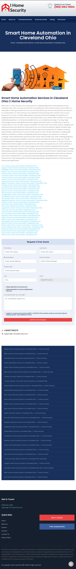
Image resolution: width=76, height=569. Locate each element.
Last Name (43, 248)
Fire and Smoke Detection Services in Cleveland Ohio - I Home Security (28, 418)
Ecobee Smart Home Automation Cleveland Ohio (20, 185)
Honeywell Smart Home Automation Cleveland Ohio (21, 198)
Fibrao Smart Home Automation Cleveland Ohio (19, 193)
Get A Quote (57, 517)
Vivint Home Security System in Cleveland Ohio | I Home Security (26, 399)
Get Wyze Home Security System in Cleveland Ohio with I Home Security (29, 468)
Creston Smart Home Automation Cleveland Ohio (20, 177)
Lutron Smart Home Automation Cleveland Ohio (19, 213)
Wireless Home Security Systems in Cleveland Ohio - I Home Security (27, 440)
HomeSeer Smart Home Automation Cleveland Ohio (21, 196)
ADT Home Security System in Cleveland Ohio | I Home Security (26, 395)
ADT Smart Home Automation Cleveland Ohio (19, 166)
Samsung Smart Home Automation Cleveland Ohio (21, 221)
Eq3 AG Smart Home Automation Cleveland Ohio (20, 191)
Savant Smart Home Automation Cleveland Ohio (20, 223)
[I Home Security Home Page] (13, 8)
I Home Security (15, 565)
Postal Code (8, 267)
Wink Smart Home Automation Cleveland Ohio (19, 234)
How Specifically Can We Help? (14, 295)
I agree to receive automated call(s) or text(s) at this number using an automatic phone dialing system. (36, 314)
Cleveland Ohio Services (25, 43)
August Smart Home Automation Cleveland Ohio (20, 168)
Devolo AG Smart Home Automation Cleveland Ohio (21, 181)
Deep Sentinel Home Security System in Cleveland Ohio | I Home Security (29, 386)
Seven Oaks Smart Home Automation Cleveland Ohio (22, 225)
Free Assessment (57, 526)
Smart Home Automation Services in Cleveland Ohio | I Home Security (28, 445)
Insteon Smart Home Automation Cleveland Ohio (20, 202)
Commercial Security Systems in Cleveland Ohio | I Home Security (26, 449)
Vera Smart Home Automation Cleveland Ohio (19, 233)
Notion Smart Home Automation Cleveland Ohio (20, 217)
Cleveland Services (25, 20)
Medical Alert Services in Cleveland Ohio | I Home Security (24, 431)
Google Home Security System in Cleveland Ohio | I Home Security (27, 463)
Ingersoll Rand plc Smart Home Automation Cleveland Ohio (24, 200)
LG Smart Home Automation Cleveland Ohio (18, 210)
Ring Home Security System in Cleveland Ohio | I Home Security (26, 408)
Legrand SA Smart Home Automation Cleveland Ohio (21, 208)
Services (4, 531)
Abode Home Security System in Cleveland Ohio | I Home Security (26, 349)
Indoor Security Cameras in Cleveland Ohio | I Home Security (25, 413)
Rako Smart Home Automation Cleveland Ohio (19, 219)
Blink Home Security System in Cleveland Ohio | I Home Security (26, 354)
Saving (52, 20)
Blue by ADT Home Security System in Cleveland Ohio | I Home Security (28, 372)
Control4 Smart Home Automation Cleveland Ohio (21, 175)
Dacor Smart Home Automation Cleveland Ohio (19, 179)
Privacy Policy (6, 538)
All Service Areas (41, 20)
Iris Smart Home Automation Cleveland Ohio (18, 204)
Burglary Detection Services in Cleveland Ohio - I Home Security (26, 422)
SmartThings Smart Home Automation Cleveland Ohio (22, 227)
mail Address (8, 257)
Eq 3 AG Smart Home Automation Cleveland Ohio (20, 189)
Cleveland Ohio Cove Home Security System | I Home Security (25, 358)
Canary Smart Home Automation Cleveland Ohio (20, 173)
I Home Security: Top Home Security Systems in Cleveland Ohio (25, 381)
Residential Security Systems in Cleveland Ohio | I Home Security (26, 390)
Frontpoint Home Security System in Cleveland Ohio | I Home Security (28, 436)
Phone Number (44, 257)
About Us (12, 20)
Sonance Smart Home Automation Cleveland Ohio (20, 229)
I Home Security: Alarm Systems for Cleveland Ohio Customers (25, 459)
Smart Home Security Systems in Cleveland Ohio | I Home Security (27, 367)
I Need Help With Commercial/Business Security (19, 290)
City (5, 276)
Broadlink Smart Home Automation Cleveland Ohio (21, 170)
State (41, 276)
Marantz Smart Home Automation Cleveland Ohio (20, 215)
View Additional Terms (24, 315)
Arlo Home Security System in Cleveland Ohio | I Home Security (26, 477)
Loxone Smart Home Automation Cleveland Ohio (20, 212)
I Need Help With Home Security (16, 287)
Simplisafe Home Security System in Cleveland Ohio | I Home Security (28, 427)
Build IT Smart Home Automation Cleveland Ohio (20, 172)
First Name (7, 248)
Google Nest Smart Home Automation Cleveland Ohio (22, 194)
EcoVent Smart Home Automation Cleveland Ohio (20, 187)
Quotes (4, 527)
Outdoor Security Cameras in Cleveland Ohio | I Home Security (25, 376)
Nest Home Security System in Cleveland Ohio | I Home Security (26, 454)
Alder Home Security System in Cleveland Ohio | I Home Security (26, 472)
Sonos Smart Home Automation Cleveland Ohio (19, 231)
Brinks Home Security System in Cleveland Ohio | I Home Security (26, 404)
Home (3, 20)
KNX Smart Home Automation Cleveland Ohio (19, 206)
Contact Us (5, 534)
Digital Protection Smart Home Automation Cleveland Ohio (24, 183)
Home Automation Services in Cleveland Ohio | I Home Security (25, 363)
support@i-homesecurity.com (16, 334)
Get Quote (61, 20)
